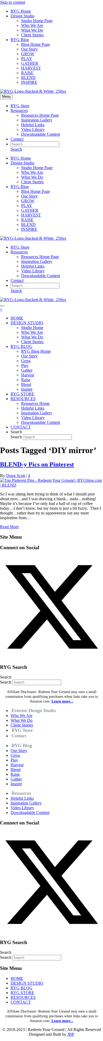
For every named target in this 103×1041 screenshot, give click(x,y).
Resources (19, 110)
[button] (51, 657)
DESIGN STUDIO (27, 983)
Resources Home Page (40, 115)
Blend (16, 769)
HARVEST (31, 68)
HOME (17, 978)
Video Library (33, 129)
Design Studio (22, 16)
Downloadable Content (40, 134)
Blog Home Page (35, 44)
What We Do (32, 30)
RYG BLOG (21, 988)
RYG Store (20, 106)
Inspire (16, 784)
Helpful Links (32, 124)
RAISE (27, 73)
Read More (9, 526)
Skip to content (12, 2)
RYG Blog (20, 39)
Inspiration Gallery (36, 120)
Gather (16, 779)
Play (14, 760)
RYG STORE (22, 992)
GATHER (29, 63)
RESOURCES (23, 997)
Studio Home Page (37, 20)
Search (17, 437)
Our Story (29, 49)
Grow (15, 755)
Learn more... (61, 1021)
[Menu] (2, 306)
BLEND (28, 77)
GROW (27, 54)
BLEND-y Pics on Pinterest (37, 464)
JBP (70, 1034)
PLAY (26, 58)
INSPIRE (29, 82)
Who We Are (32, 25)
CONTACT (21, 1002)
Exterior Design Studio (34, 710)
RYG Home (21, 11)
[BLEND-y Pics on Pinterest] (51, 485)
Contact (17, 139)
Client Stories (32, 35)
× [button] (1, 309)
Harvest (17, 765)
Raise (15, 774)
